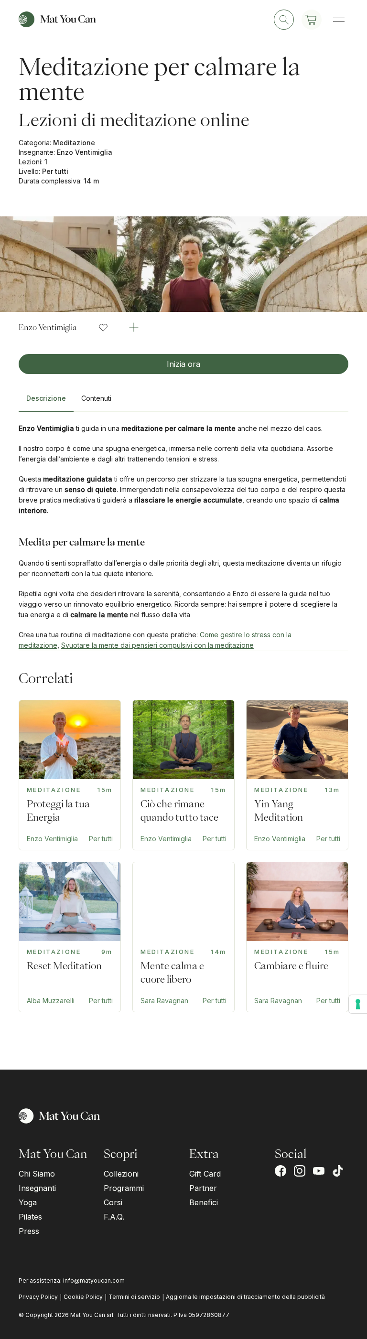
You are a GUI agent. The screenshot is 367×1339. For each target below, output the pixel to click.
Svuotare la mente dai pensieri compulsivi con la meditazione (157, 645)
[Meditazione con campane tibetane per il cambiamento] (297, 937)
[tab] (46, 402)
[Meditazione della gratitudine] (183, 937)
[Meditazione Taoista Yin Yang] (297, 775)
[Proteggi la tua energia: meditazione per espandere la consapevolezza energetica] (69, 775)
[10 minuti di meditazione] (69, 937)
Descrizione (46, 398)
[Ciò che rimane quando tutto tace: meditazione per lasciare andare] (183, 775)
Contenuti (96, 398)
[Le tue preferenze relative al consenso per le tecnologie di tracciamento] (358, 1004)
